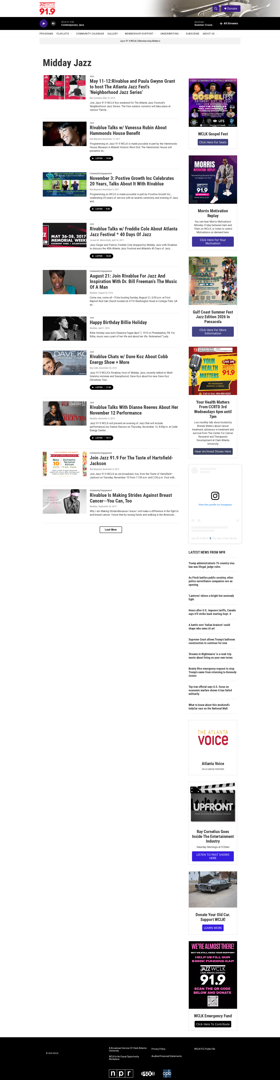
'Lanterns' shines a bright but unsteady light (211, 597)
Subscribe (192, 33)
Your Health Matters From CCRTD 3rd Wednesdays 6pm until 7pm (213, 409)
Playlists (63, 33)
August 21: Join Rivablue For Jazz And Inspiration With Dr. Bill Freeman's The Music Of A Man (133, 281)
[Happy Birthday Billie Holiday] (65, 328)
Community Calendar (90, 33)
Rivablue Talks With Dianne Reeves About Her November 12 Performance (134, 410)
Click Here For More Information (212, 331)
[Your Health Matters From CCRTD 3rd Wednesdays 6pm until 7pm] (213, 371)
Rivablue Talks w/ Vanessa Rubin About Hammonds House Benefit (128, 130)
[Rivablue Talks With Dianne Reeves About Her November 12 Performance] (65, 413)
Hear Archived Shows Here (213, 451)
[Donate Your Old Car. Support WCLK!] (213, 889)
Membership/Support (139, 33)
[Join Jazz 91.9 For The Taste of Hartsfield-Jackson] (65, 464)
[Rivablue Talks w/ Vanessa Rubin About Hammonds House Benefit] (65, 134)
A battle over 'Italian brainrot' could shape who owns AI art (209, 626)
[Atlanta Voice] (213, 738)
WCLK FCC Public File (204, 1049)
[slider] (58, 23)
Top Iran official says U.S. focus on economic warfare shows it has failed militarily (210, 690)
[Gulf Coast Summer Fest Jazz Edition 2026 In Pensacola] (213, 281)
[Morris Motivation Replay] (213, 179)
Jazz (92, 76)
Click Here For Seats (213, 142)
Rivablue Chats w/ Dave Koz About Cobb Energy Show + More (129, 359)
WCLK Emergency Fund (213, 1015)
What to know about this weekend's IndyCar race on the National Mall (209, 706)
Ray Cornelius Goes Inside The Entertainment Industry (213, 836)
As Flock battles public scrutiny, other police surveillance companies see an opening (211, 581)
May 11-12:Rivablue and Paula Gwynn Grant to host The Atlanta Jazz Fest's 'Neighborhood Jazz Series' (132, 86)
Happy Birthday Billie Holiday (118, 322)
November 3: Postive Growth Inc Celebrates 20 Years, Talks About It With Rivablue (132, 181)
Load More (111, 529)
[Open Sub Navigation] (71, 33)
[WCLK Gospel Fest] (213, 103)
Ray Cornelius (96, 98)
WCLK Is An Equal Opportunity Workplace (124, 1057)
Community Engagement (101, 173)
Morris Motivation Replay (213, 213)
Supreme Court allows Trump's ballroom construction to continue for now (212, 641)
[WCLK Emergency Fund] (213, 975)
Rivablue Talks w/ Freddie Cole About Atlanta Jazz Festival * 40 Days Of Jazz (133, 231)
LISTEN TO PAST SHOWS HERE (212, 856)
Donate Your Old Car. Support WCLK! (213, 917)
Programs (46, 33)
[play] (43, 23)
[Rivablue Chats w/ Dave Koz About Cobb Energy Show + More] (65, 363)
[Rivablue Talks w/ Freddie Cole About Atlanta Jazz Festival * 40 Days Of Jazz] (65, 235)
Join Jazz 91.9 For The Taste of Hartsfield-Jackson (131, 460)
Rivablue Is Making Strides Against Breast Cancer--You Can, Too (131, 498)
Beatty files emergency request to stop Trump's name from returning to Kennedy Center (212, 672)
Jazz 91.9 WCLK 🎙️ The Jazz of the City (212, 538)
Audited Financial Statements (167, 1056)
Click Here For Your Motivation (213, 241)
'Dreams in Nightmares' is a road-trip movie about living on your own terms (211, 655)
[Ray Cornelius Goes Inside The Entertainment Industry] (213, 803)
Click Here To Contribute (213, 1024)
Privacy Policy (158, 1049)
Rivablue (93, 292)
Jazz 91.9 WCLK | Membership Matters (140, 41)
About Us (209, 33)
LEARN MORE (213, 928)
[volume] (53, 23)
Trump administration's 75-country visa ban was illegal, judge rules (211, 564)
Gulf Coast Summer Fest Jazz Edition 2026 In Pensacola (213, 317)
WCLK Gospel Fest (213, 133)
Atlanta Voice (213, 763)
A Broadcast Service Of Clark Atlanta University (127, 1049)
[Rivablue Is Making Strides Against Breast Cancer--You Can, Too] (65, 501)
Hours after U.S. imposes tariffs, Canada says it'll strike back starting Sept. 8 (212, 612)
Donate (232, 8)
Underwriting (169, 33)
